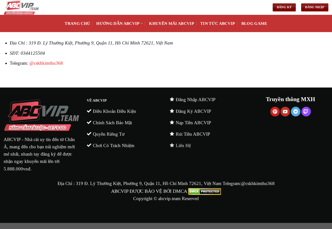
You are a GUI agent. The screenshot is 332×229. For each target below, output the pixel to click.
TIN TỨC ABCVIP (217, 23)
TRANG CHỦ (77, 23)
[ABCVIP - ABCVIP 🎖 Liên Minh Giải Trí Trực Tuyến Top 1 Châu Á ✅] (89, 7)
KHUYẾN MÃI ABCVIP (171, 23)
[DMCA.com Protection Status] (204, 191)
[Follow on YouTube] (285, 111)
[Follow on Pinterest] (275, 111)
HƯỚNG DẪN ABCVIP (117, 23)
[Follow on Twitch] (306, 111)
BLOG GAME (254, 23)
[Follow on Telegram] (295, 111)
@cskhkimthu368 (46, 63)
